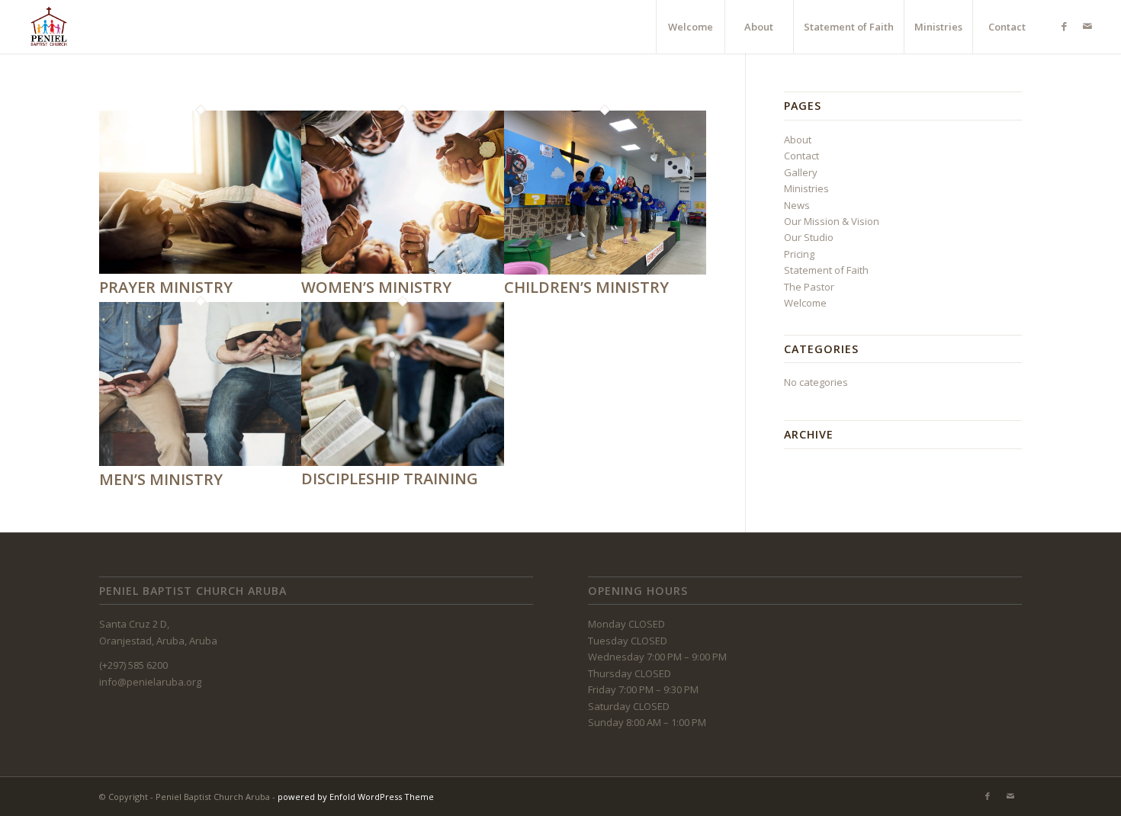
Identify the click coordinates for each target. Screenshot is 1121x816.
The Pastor (809, 287)
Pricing (799, 254)
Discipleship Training (389, 478)
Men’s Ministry (161, 479)
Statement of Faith (826, 270)
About (797, 139)
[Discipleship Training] (402, 462)
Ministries (806, 188)
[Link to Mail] (1087, 25)
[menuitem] (690, 26)
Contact (801, 155)
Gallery (800, 172)
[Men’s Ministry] (200, 462)
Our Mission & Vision (831, 221)
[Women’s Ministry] (402, 270)
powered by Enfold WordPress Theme (356, 796)
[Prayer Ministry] (200, 270)
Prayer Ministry (166, 287)
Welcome (805, 303)
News (797, 205)
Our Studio (809, 237)
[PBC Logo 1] (48, 26)
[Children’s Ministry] (605, 271)
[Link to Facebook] (1064, 25)
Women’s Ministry (376, 287)
